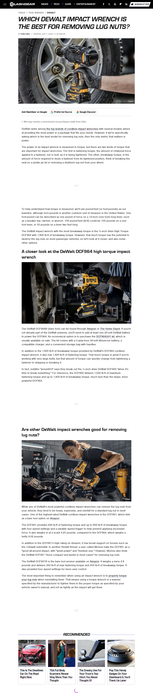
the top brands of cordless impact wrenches (72, 128)
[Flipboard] (121, 4)
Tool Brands (36, 13)
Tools (21, 13)
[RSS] (126, 4)
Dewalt (51, 13)
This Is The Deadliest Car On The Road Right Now (31, 673)
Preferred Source (63, 112)
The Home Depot (110, 328)
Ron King (25, 34)
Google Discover (88, 112)
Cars (68, 4)
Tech (57, 4)
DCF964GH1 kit (105, 336)
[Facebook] (103, 4)
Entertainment (85, 4)
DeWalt (130, 101)
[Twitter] (109, 4)
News (44, 4)
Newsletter (141, 4)
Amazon (91, 328)
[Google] (115, 4)
